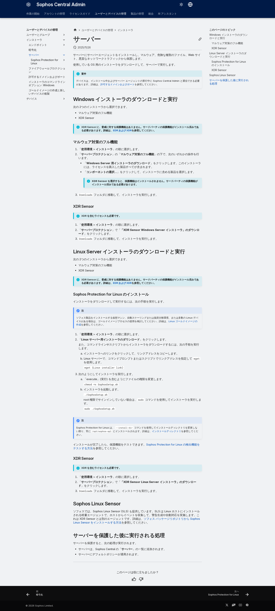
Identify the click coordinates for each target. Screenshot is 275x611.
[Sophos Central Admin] (28, 4)
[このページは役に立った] (134, 579)
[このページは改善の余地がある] (141, 579)
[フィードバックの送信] (247, 606)
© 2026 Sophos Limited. (39, 605)
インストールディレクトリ (166, 431)
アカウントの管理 (54, 13)
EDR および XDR (122, 130)
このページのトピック (222, 29)
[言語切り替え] (190, 4)
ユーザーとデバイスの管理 (110, 13)
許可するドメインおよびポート (117, 84)
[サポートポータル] (234, 606)
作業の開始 (32, 13)
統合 (151, 13)
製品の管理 (137, 13)
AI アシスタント (167, 13)
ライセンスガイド (79, 13)
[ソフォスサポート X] (227, 606)
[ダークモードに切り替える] (181, 4)
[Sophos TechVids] (240, 606)
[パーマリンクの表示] (200, 39)
